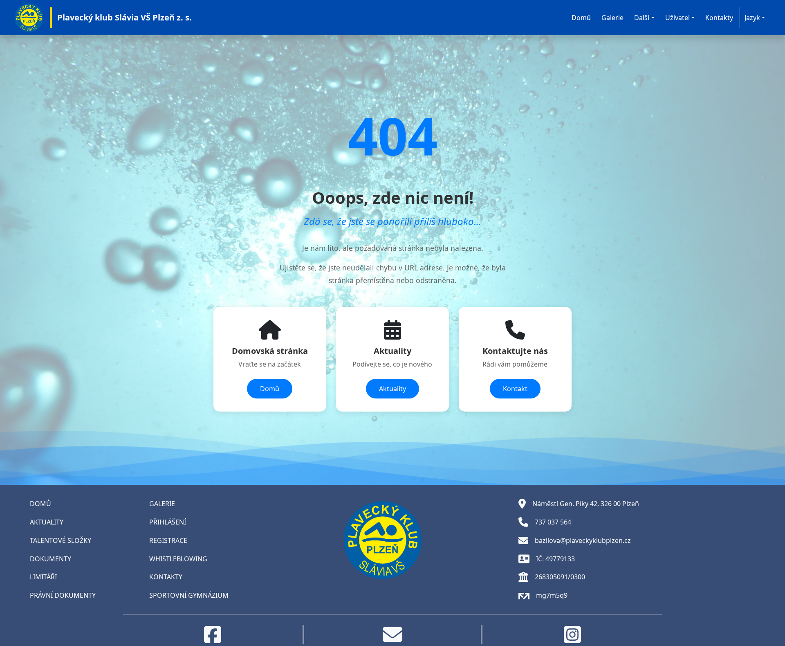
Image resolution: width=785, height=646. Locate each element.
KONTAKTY (165, 576)
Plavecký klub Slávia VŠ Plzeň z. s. (124, 17)
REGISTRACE (168, 540)
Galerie (612, 17)
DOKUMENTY (50, 558)
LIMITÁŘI (43, 576)
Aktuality (392, 388)
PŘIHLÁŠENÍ (167, 522)
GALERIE (162, 503)
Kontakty (719, 17)
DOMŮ (40, 503)
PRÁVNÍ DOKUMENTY (63, 595)
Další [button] (641, 17)
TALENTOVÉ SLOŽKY (60, 540)
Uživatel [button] (677, 17)
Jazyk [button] (752, 17)
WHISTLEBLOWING (178, 558)
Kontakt (515, 388)
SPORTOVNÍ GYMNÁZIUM (189, 595)
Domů (581, 17)
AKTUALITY (46, 522)
